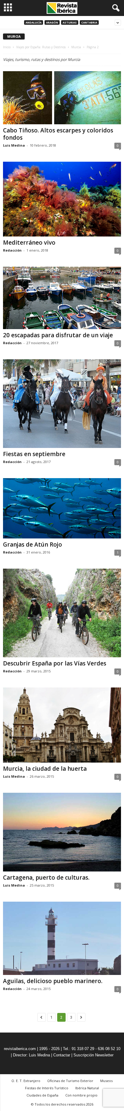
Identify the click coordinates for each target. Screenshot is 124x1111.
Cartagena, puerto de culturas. (46, 877)
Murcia (76, 47)
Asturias (70, 22)
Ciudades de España (42, 1095)
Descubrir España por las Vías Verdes (54, 663)
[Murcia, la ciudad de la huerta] (62, 724)
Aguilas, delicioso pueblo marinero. (52, 981)
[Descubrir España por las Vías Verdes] (62, 613)
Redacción (12, 250)
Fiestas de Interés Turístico (46, 1088)
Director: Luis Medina (31, 1055)
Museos (106, 1080)
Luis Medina (14, 145)
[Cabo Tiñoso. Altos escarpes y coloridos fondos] (62, 97)
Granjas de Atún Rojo (32, 544)
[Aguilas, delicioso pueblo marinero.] (62, 938)
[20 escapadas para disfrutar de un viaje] (62, 298)
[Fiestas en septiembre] (62, 403)
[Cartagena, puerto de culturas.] (62, 832)
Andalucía (34, 22)
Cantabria (89, 22)
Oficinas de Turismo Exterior (70, 1080)
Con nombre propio (81, 1095)
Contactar (61, 1055)
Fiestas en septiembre (34, 454)
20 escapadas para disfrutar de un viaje (58, 335)
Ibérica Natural (87, 1088)
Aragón (52, 22)
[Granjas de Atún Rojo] (62, 508)
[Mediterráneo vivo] (62, 199)
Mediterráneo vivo (29, 242)
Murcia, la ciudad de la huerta (45, 769)
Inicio (7, 47)
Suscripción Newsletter (93, 1055)
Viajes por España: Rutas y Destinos (41, 47)
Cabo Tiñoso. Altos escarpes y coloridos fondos (58, 133)
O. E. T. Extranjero (25, 1080)
